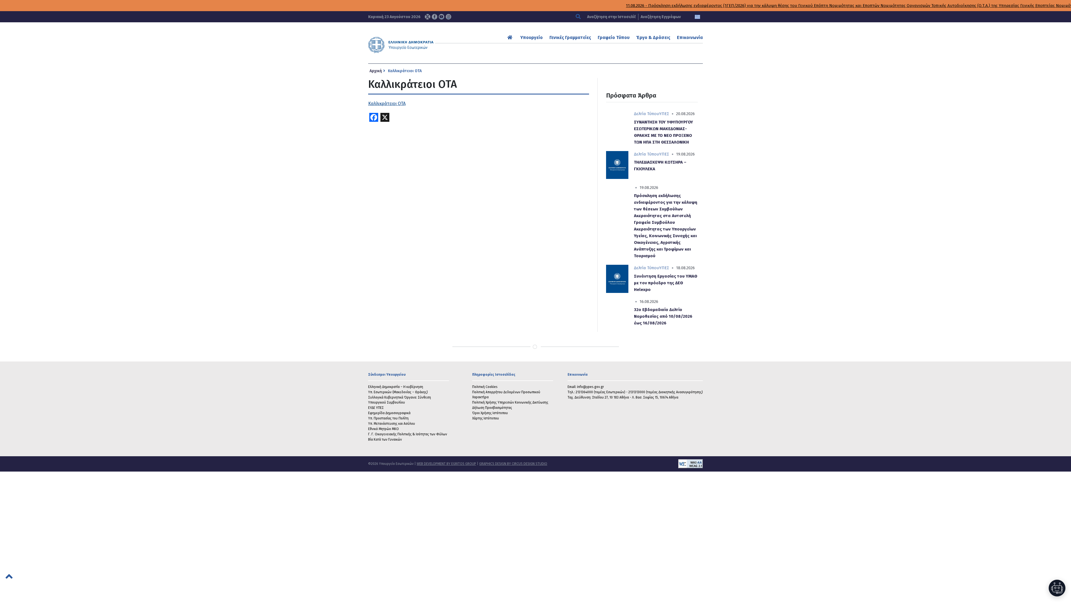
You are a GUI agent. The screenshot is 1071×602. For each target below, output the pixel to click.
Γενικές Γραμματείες (570, 37)
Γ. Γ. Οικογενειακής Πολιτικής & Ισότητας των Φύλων (407, 434)
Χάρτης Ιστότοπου (485, 418)
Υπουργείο (531, 37)
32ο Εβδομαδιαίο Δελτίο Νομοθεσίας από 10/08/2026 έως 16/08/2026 (663, 316)
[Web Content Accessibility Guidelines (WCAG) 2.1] (625, 463)
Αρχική (376, 71)
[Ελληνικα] (697, 17)
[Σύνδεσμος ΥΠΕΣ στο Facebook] (434, 17)
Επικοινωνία (690, 37)
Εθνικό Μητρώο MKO (383, 429)
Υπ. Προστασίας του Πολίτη (388, 418)
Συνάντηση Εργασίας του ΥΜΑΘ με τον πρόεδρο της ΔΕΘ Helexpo (665, 283)
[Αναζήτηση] (579, 17)
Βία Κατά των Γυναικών (385, 439)
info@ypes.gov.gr (590, 387)
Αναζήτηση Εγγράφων (661, 16)
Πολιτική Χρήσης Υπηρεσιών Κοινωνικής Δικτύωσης (510, 402)
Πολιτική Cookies (485, 387)
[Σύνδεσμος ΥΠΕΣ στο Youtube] (441, 17)
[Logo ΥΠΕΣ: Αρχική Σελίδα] (418, 45)
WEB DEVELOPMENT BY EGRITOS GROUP (446, 464)
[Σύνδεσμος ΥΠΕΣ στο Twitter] (427, 17)
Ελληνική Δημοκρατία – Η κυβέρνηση (395, 387)
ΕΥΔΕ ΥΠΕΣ (376, 408)
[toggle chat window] (1057, 588)
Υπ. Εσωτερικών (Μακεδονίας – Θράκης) (398, 392)
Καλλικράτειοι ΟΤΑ (387, 103)
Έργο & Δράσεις (653, 37)
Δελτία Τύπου (646, 113)
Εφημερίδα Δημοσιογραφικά (389, 413)
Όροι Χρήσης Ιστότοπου (490, 413)
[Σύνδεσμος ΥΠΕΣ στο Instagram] (448, 17)
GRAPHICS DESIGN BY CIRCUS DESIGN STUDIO (513, 464)
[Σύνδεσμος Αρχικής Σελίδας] (510, 37)
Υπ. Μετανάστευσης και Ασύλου (391, 424)
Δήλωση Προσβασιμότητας (492, 408)
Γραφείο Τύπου (613, 37)
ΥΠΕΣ (664, 113)
